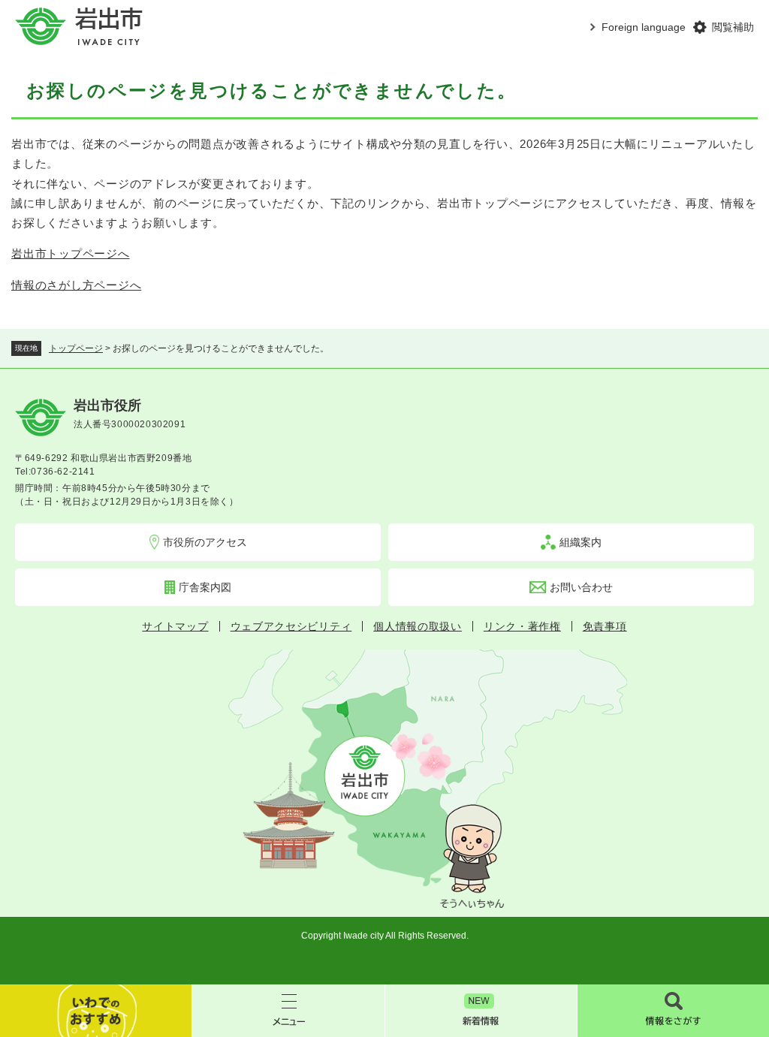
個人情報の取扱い (417, 626)
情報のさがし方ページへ (76, 285)
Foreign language (644, 27)
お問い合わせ (581, 587)
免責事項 (605, 626)
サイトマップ (175, 626)
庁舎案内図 (205, 587)
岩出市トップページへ (70, 253)
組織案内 (580, 542)
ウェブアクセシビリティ (291, 626)
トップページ (76, 348)
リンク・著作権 (522, 626)
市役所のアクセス (205, 542)
